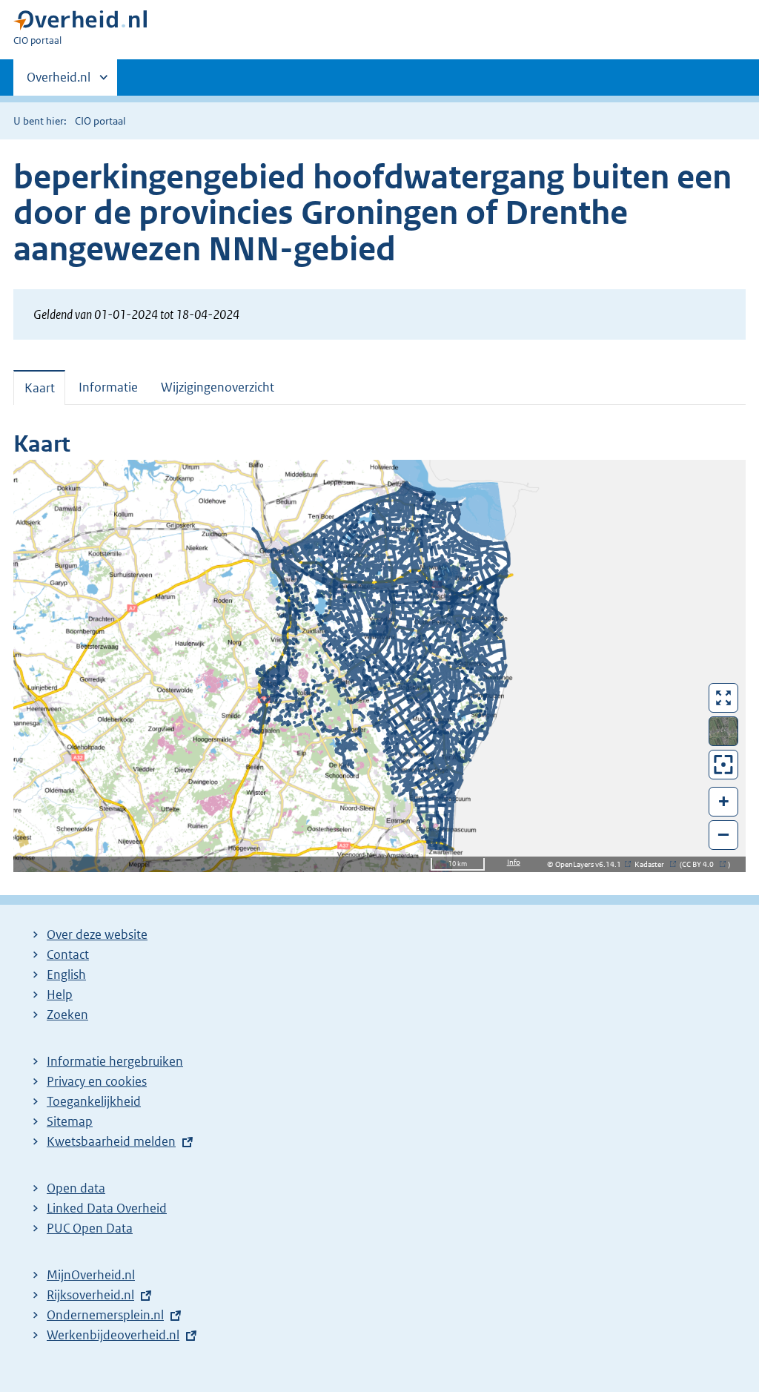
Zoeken (67, 1014)
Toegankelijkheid (94, 1101)
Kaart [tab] (39, 388)
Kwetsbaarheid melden (111, 1141)
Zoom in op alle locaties (723, 765)
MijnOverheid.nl (91, 1275)
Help (60, 994)
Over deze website (97, 934)
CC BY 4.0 (701, 864)
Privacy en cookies (97, 1081)
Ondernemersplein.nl (105, 1315)
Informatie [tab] (108, 387)
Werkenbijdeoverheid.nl (113, 1335)
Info (513, 862)
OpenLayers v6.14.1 (591, 864)
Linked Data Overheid (107, 1208)
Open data (76, 1188)
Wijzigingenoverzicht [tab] (217, 387)
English (66, 974)
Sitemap (70, 1121)
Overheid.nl (58, 82)
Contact (68, 954)
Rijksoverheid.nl (90, 1295)
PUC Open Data (90, 1228)
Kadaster (653, 864)
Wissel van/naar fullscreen (723, 698)
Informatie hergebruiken (115, 1061)
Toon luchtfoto (723, 731)
